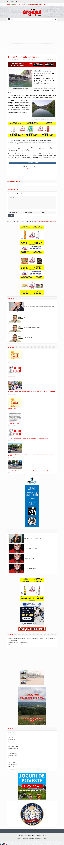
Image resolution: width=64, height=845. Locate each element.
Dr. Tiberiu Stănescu (14, 746)
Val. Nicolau (12, 769)
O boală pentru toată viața (30, 548)
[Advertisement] (32, 32)
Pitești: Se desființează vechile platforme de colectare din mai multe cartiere (29, 470)
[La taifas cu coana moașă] (16, 568)
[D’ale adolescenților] (16, 558)
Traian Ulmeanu (13, 766)
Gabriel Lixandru (13, 753)
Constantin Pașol (13, 742)
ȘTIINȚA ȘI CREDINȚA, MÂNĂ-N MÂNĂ (32, 538)
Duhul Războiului (28, 337)
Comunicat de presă (13, 423)
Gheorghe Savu (13, 757)
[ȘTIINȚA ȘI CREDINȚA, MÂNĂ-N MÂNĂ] (16, 538)
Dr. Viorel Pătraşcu (13, 748)
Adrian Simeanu (13, 735)
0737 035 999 (17, 4)
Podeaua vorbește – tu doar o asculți (18, 642)
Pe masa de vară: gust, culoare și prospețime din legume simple (24, 644)
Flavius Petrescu (16, 59)
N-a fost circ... (27, 317)
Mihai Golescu (12, 760)
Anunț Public (11, 376)
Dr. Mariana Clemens (14, 744)
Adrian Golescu (13, 732)
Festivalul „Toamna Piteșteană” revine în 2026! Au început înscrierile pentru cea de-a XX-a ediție (32, 392)
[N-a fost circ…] (16, 317)
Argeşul (11, 737)
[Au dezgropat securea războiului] (16, 327)
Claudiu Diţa (12, 739)
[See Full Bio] (30, 169)
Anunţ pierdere (12, 360)
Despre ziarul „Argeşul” (41, 838)
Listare (49, 59)
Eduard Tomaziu (13, 751)
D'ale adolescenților (29, 558)
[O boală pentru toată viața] (16, 548)
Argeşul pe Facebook (28, 838)
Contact (9, 4)
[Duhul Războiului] (16, 337)
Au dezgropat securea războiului (32, 327)
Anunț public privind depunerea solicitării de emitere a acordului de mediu (28, 438)
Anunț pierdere (12, 408)
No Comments (32, 59)
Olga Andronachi (13, 764)
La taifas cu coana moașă (30, 568)
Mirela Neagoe (12, 762)
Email (54, 59)
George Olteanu (13, 755)
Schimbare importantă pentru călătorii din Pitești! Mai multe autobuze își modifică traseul (30, 454)
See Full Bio (25, 169)
